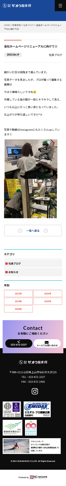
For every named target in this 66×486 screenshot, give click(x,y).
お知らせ (13, 272)
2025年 (47, 301)
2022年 (18, 293)
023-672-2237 (19, 345)
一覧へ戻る (33, 230)
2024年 (18, 301)
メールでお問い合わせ (47, 345)
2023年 (47, 293)
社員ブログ (14, 263)
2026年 (18, 308)
